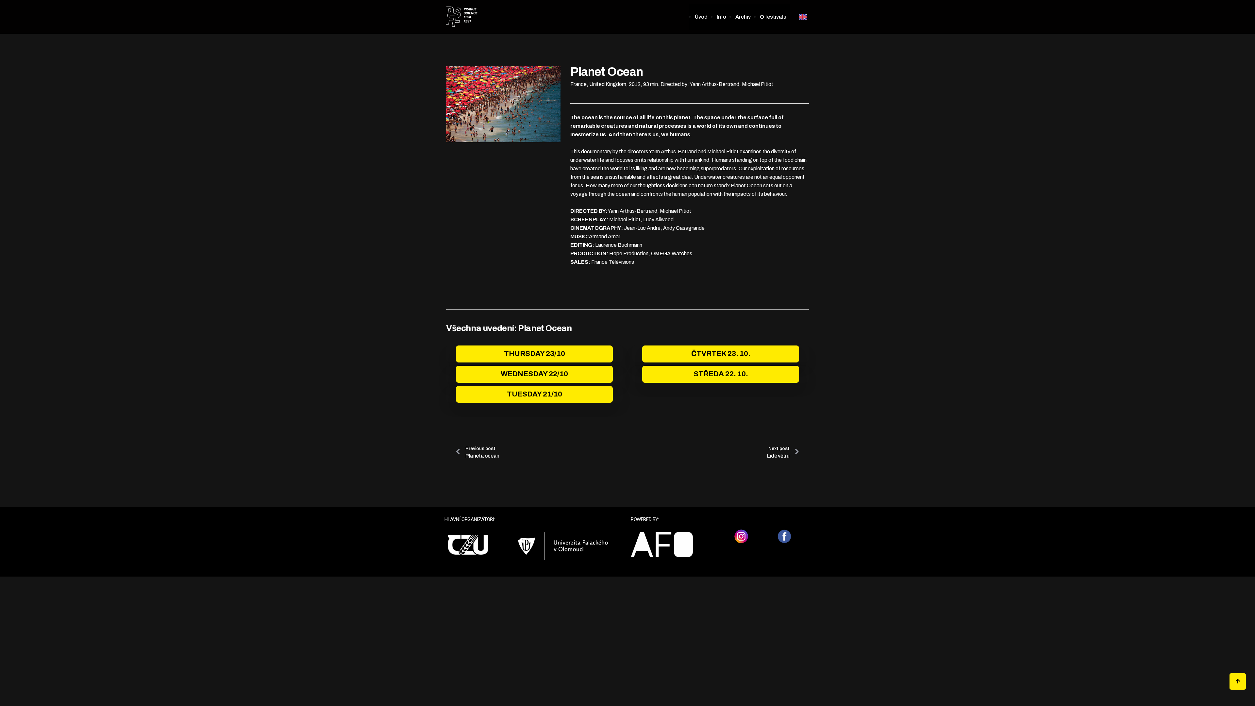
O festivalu (773, 17)
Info (721, 17)
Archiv (743, 17)
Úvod (701, 17)
